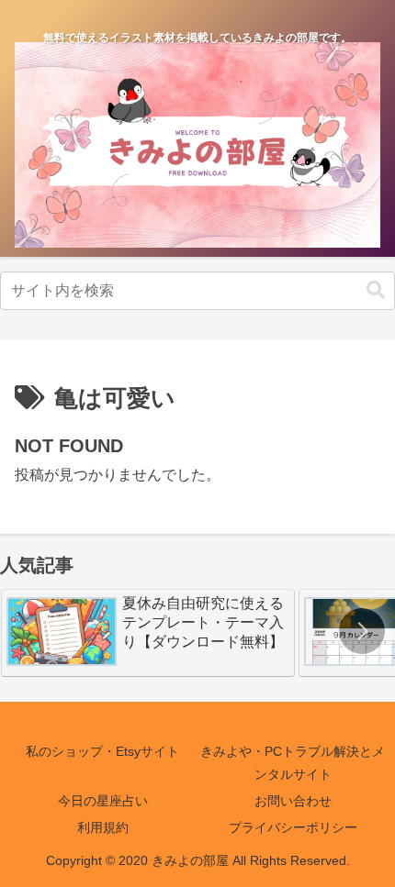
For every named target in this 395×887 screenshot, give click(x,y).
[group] (148, 633)
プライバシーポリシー (293, 827)
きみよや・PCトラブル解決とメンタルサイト (292, 763)
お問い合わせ (293, 800)
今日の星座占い (103, 800)
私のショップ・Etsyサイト (102, 751)
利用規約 (103, 827)
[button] (375, 290)
